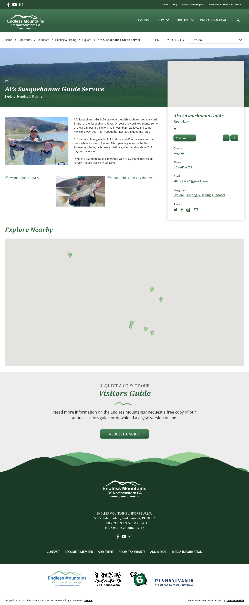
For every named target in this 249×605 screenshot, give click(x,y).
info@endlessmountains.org (124, 528)
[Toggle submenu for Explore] (192, 20)
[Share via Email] (196, 210)
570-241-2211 (182, 167)
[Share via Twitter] (176, 210)
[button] (70, 256)
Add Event (105, 552)
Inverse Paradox (235, 600)
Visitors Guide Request (193, 4)
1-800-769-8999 (113, 523)
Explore (182, 20)
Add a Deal (158, 552)
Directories (25, 39)
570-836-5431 (137, 523)
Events (143, 20)
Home (8, 39)
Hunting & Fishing (65, 39)
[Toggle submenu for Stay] (168, 20)
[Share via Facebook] (182, 210)
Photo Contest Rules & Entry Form (225, 4)
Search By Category (169, 40)
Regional (179, 153)
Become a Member (79, 552)
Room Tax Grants (132, 552)
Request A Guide (124, 434)
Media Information (187, 552)
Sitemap (88, 600)
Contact (164, 4)
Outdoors (43, 39)
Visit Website (184, 138)
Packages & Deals (214, 20)
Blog (175, 4)
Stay (161, 20)
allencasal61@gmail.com (190, 181)
